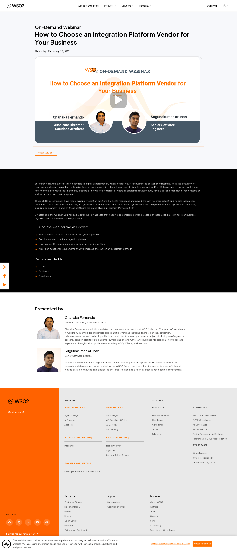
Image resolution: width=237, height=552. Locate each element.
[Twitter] (4, 267)
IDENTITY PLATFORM (117, 437)
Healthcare (157, 420)
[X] (18, 522)
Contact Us (14, 412)
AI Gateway (69, 420)
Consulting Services (116, 506)
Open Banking (200, 453)
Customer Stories (73, 502)
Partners (154, 506)
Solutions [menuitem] (126, 5)
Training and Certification (76, 530)
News (152, 520)
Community (155, 525)
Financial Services (160, 415)
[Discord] (46, 522)
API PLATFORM (114, 407)
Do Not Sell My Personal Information (170, 544)
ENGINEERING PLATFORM (77, 463)
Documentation (72, 506)
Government (158, 424)
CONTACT (212, 6)
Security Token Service (117, 455)
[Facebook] (9, 522)
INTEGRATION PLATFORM (77, 437)
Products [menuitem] (109, 5)
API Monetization (201, 429)
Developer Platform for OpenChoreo (82, 471)
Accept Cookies (202, 544)
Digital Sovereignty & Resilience (208, 434)
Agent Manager (71, 415)
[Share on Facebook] (4, 276)
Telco (155, 429)
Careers (154, 516)
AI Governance (200, 424)
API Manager (112, 415)
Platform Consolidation (204, 415)
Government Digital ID (204, 462)
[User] (225, 6)
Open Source (71, 520)
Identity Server (113, 445)
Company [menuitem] (144, 5)
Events (67, 511)
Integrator (69, 445)
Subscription (113, 502)
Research (68, 525)
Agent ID (68, 424)
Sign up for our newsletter (20, 533)
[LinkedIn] (4, 284)
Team (153, 511)
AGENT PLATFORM (74, 407)
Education (157, 434)
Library (67, 516)
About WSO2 (156, 502)
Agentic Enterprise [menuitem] (88, 5)
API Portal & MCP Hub (117, 420)
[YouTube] (37, 522)
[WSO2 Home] (15, 6)
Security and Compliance (162, 530)
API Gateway (112, 429)
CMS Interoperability (203, 458)
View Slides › (46, 152)
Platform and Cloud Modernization (210, 438)
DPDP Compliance (202, 420)
